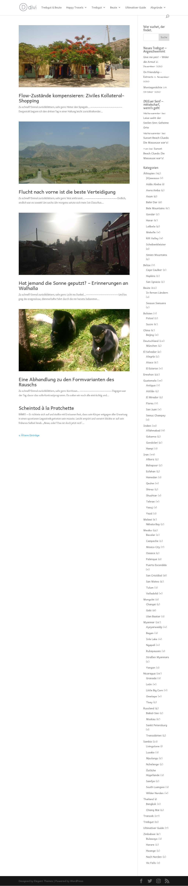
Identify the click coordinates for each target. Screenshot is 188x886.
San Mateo (152, 581)
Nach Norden (154, 857)
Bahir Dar (151, 202)
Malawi (147, 519)
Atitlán (150, 391)
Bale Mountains (155, 208)
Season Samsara (156, 303)
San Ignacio (153, 282)
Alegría (150, 356)
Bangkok (151, 804)
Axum (149, 196)
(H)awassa (152, 178)
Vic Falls (151, 863)
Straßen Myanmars (157, 657)
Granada (151, 678)
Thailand (148, 799)
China (146, 330)
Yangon (150, 667)
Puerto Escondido (156, 565)
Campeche (152, 541)
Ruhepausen (153, 651)
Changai (151, 604)
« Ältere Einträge (29, 435)
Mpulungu (152, 758)
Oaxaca (150, 553)
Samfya (150, 781)
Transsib (148, 816)
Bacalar (150, 535)
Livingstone (153, 746)
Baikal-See (152, 713)
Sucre (149, 324)
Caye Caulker (154, 270)
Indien (147, 426)
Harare (150, 845)
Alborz (150, 459)
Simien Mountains (156, 255)
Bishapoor (152, 465)
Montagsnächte (152, 87)
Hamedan (151, 477)
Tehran (150, 501)
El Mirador (152, 397)
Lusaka (150, 752)
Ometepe (151, 696)
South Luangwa (155, 787)
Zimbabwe (149, 834)
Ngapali (150, 645)
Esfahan (151, 471)
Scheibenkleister (156, 244)
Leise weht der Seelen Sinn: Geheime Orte (156, 122)
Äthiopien (149, 173)
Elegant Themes (43, 881)
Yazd (149, 513)
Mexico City (153, 547)
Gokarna (151, 436)
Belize (147, 265)
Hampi (149, 448)
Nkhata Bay (153, 524)
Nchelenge (152, 764)
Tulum (149, 587)
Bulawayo (152, 839)
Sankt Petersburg (156, 725)
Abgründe (156, 7)
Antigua (151, 385)
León (149, 684)
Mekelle (151, 232)
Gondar (150, 214)
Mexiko (147, 530)
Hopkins (150, 276)
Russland (148, 708)
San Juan (151, 409)
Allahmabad (153, 430)
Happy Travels (74, 7)
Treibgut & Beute (51, 7)
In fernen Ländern (157, 293)
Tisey (149, 702)
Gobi (148, 610)
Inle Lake (151, 639)
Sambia (147, 741)
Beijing (150, 335)
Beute (113, 7)
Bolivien (147, 313)
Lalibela (150, 226)
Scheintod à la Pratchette (46, 408)
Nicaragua (149, 673)
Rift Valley (152, 238)
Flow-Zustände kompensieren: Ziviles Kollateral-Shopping (71, 97)
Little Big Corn (154, 690)
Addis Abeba (153, 184)
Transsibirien (154, 735)
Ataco (149, 362)
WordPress (76, 881)
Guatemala (149, 380)
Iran (146, 454)
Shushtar (151, 495)
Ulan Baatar (153, 616)
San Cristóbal (154, 575)
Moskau (151, 719)
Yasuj (149, 507)
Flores (149, 403)
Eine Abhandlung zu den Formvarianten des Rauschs (66, 381)
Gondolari (152, 442)
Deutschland (150, 341)
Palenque (151, 559)
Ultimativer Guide (135, 7)
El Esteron (152, 368)
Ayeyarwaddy (154, 627)
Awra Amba (153, 190)
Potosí (149, 318)
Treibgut (97, 7)
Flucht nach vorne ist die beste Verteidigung (67, 191)
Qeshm (150, 483)
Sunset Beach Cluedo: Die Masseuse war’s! (154, 153)
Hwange (151, 851)
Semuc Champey (155, 415)
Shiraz (150, 489)
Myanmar (149, 622)
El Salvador (150, 352)
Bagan (149, 633)
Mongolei (148, 599)
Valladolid (152, 593)
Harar (149, 220)
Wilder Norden (155, 793)
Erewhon (148, 374)
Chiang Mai (152, 810)
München (151, 346)
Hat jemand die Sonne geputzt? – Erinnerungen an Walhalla (73, 285)
